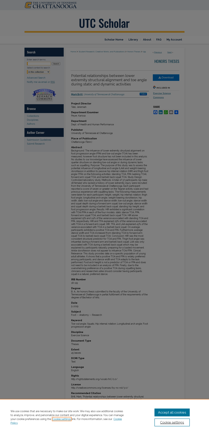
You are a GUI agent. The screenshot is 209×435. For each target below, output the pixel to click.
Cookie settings (61, 419)
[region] (104, 417)
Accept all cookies (172, 412)
